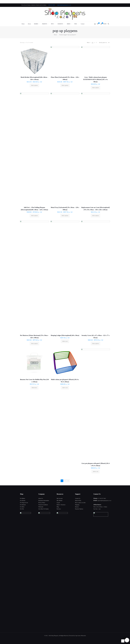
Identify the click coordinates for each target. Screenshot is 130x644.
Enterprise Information (43, 500)
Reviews (59, 509)
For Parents (22, 500)
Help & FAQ (78, 500)
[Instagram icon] (107, 5)
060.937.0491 (51, 5)
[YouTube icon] (103, 5)
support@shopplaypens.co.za (64, 5)
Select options (34, 85)
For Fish (22, 509)
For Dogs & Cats (24, 502)
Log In (58, 502)
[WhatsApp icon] (98, 5)
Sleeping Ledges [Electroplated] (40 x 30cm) (65, 335)
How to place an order (80, 502)
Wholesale (40, 506)
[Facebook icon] (100, 5)
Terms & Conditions (43, 504)
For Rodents (23, 504)
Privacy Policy (41, 502)
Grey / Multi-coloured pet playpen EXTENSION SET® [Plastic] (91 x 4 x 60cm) (95, 79)
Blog (58, 506)
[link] (90, 42)
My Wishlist (59, 500)
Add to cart (65, 341)
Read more (34, 387)
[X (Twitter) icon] (102, 5)
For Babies (22, 498)
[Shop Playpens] (65, 14)
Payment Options (79, 509)
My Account (60, 498)
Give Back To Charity (43, 509)
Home (55, 34)
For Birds (22, 506)
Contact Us (77, 498)
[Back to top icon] (122, 640)
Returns (77, 506)
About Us (40, 498)
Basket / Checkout (61, 504)
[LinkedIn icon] (105, 5)
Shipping (77, 504)
